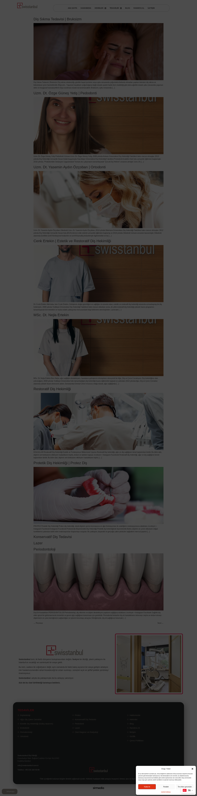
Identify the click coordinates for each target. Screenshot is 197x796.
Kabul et (147, 787)
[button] (192, 769)
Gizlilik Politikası (166, 792)
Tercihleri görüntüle (185, 787)
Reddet (166, 787)
